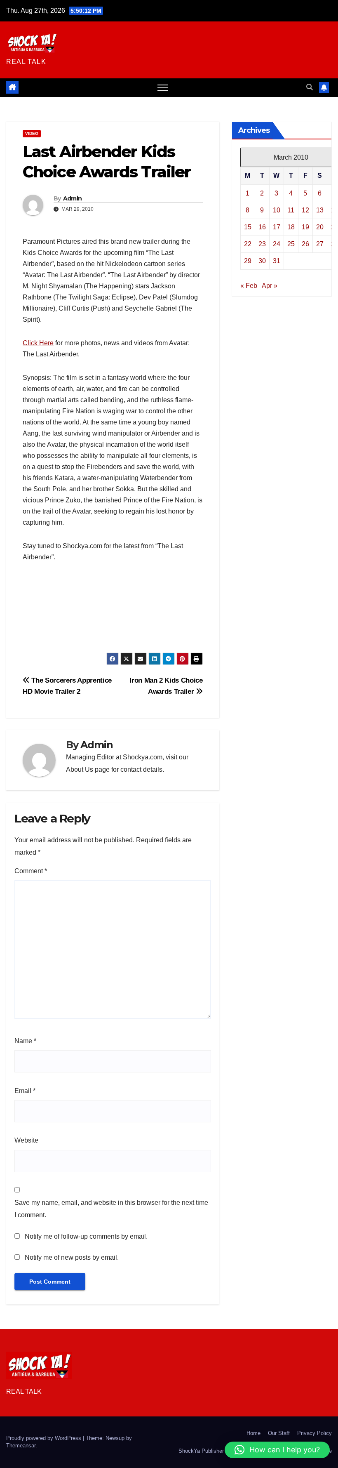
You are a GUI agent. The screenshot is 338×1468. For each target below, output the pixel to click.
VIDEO (31, 133)
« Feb (248, 285)
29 (247, 260)
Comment (30, 870)
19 (305, 227)
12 (305, 210)
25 (291, 243)
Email (24, 1090)
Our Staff (279, 1433)
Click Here (38, 342)
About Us (79, 769)
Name (25, 1040)
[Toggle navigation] (163, 87)
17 (276, 227)
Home (253, 1433)
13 (320, 210)
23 (262, 243)
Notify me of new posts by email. (72, 1257)
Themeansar (20, 1445)
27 (320, 243)
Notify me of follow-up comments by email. (86, 1236)
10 (276, 210)
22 (247, 243)
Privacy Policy (314, 1433)
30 (262, 260)
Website (26, 1140)
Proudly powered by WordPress (44, 1438)
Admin (72, 198)
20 (320, 227)
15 (247, 227)
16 (262, 227)
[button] (309, 87)
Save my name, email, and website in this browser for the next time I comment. (111, 1208)
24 (276, 243)
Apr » (269, 285)
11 (290, 210)
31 (276, 260)
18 (291, 227)
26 (305, 243)
